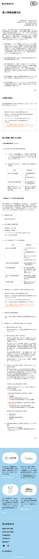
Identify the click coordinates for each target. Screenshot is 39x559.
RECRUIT (5, 542)
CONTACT (6, 538)
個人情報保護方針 (7, 551)
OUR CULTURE (8, 532)
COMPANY (6, 535)
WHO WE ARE (7, 528)
